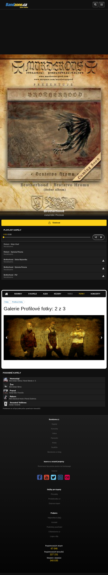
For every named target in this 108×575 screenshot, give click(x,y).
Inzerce (54, 471)
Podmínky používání (54, 527)
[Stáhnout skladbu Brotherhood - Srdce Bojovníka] (103, 261)
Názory (57, 294)
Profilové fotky (17, 302)
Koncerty (95, 294)
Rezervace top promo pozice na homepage (54, 466)
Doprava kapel (54, 503)
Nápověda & (54, 518)
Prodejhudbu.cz (54, 499)
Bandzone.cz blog (54, 452)
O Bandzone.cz (54, 532)
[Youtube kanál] (46, 477)
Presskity (54, 494)
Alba (45, 294)
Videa (54, 433)
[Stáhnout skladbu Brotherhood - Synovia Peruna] (103, 268)
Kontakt (54, 522)
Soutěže (54, 447)
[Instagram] (60, 477)
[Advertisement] (54, 30)
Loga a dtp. (54, 536)
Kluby (54, 443)
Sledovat (56, 223)
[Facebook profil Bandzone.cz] (39, 477)
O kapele (32, 294)
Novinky (18, 294)
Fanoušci (54, 438)
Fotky (82, 294)
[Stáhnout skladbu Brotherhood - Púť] (103, 276)
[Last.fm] (67, 477)
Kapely (54, 424)
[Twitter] (53, 477)
